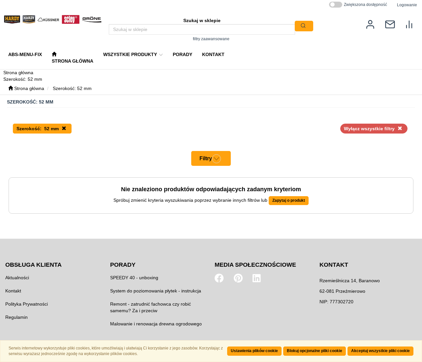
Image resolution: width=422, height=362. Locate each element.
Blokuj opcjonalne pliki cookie (314, 350)
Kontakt (13, 290)
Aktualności (17, 277)
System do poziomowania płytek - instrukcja (155, 290)
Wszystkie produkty (130, 54)
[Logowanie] (370, 23)
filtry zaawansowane (211, 39)
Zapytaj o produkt (288, 200)
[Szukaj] (304, 26)
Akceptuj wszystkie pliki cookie (380, 350)
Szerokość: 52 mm (72, 88)
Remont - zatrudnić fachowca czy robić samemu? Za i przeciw (150, 307)
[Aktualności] (390, 23)
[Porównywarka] (409, 23)
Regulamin (16, 317)
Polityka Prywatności (26, 304)
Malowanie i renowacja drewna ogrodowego (156, 323)
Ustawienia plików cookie (254, 350)
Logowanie (407, 5)
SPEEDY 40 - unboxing (134, 277)
